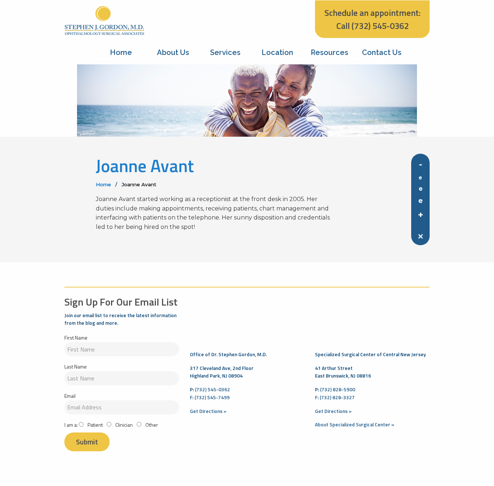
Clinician (123, 425)
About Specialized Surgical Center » (354, 424)
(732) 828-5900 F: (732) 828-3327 (335, 393)
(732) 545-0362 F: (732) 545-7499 (210, 393)
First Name (76, 337)
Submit (87, 441)
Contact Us (381, 52)
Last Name (75, 366)
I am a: (71, 425)
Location (277, 52)
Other (151, 425)
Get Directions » (208, 411)
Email (70, 396)
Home (121, 52)
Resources (329, 52)
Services (225, 52)
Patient (94, 425)
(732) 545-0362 (380, 25)
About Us (173, 52)
